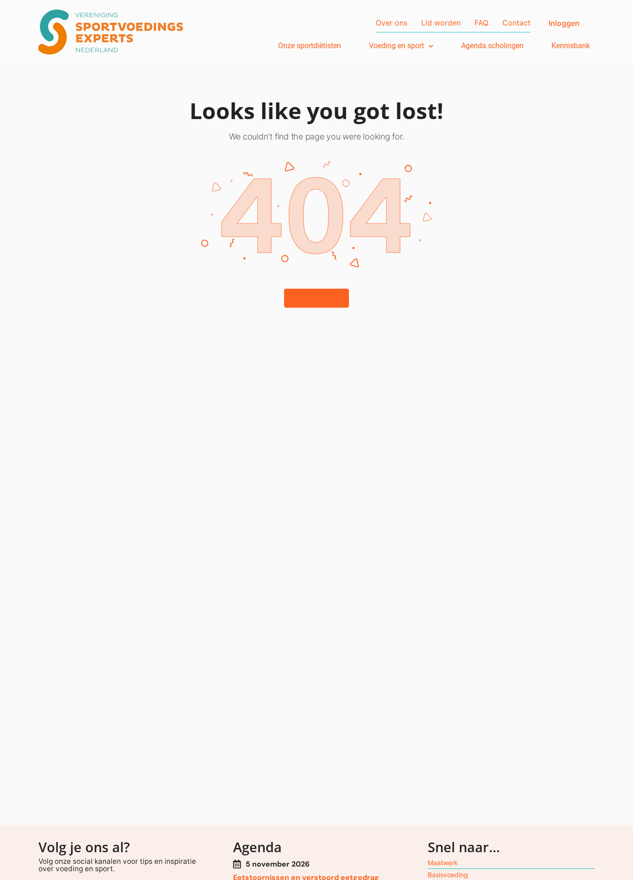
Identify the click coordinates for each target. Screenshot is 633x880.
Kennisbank (570, 45)
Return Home (317, 298)
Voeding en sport (396, 45)
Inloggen (564, 23)
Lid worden (441, 22)
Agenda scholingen (492, 45)
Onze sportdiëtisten (309, 45)
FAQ (481, 22)
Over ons (391, 22)
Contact (516, 22)
